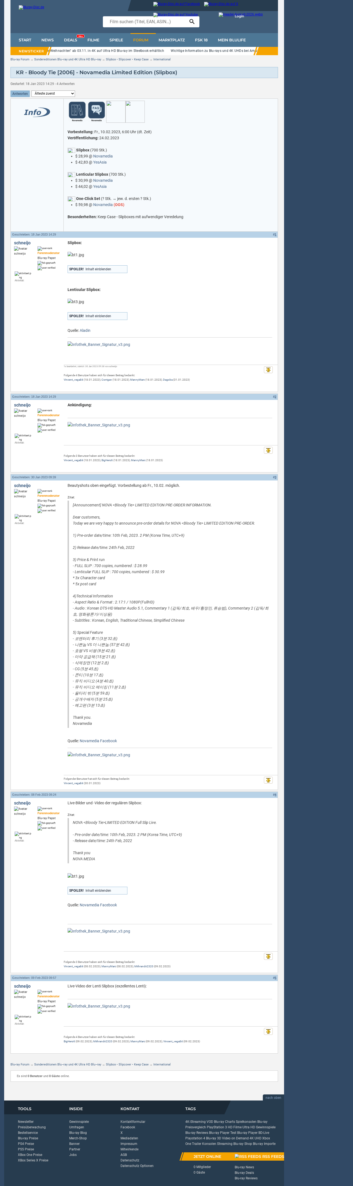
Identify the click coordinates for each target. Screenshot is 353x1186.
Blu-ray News (244, 1167)
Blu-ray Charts (224, 1122)
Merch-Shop (78, 1138)
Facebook (128, 1127)
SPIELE (116, 40)
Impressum (129, 1144)
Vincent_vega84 (73, 379)
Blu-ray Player (247, 1133)
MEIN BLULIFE (232, 40)
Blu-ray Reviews (196, 1133)
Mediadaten (129, 1138)
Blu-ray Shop (242, 1144)
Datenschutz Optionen (137, 1166)
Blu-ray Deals (244, 1173)
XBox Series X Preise (33, 1160)
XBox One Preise (30, 1155)
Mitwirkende (129, 1149)
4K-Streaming (195, 1122)
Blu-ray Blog (78, 1133)
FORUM (140, 40)
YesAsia (100, 162)
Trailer (196, 1144)
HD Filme (235, 1127)
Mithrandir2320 (143, 966)
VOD (210, 1122)
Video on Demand (235, 1138)
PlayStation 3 (217, 1127)
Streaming (224, 1144)
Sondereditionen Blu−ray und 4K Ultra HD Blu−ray (67, 59)
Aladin (85, 330)
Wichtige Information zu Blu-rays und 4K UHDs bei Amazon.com (221, 51)
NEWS (47, 40)
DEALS (73, 38)
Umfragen (76, 1127)
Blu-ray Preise (28, 1138)
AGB (124, 1155)
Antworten (20, 94)
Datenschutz (130, 1160)
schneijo (22, 242)
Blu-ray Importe (264, 1144)
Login (239, 16)
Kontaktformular (133, 1122)
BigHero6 (107, 460)
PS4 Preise (26, 1144)
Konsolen (209, 1144)
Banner (74, 1144)
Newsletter (26, 1122)
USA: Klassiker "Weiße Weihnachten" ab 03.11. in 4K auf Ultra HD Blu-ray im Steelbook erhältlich (89, 51)
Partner (74, 1149)
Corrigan (106, 379)
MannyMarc (137, 379)
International (162, 59)
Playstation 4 (195, 1138)
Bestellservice (28, 1133)
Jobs (73, 1155)
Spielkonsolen (246, 1122)
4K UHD (255, 1138)
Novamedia (103, 156)
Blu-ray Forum (20, 59)
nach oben (273, 1098)
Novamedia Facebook (98, 741)
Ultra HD (248, 1127)
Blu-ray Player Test (222, 1133)
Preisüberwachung (32, 1127)
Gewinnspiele (79, 1122)
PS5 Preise (26, 1149)
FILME (93, 40)
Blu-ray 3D (213, 1138)
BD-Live (263, 1133)
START (25, 40)
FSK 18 (201, 40)
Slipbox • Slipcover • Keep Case (127, 59)
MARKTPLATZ (172, 40)
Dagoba (168, 379)
